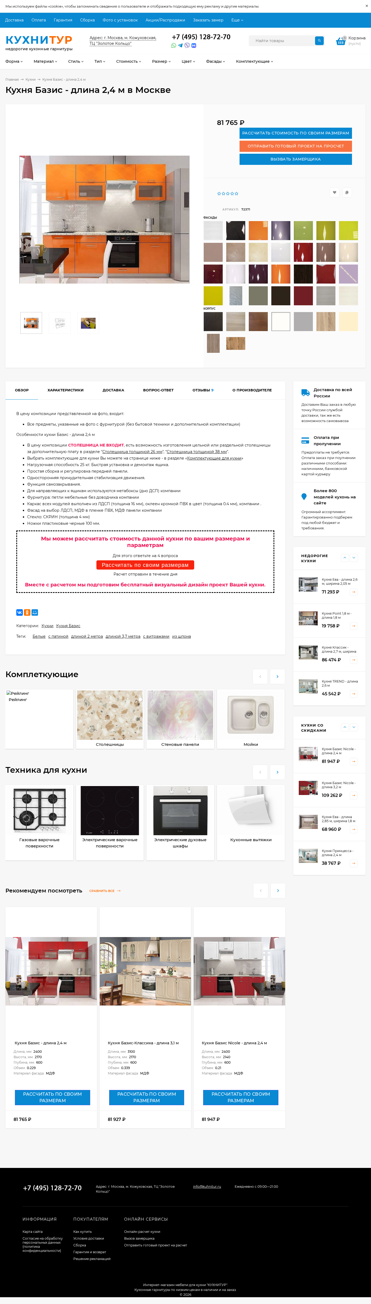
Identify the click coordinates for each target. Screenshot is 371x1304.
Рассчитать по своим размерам (145, 565)
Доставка (14, 20)
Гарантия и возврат (89, 1252)
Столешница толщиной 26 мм (132, 451)
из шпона (181, 636)
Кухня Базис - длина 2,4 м (40, 1043)
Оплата (39, 20)
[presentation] (260, 676)
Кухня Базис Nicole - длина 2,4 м (234, 1043)
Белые (39, 636)
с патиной (58, 636)
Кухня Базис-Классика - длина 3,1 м (143, 1043)
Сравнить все (102, 891)
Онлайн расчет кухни (142, 1232)
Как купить (82, 1232)
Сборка (87, 20)
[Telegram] (180, 46)
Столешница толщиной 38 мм (197, 451)
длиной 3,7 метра (123, 636)
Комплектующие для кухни (214, 458)
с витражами (156, 636)
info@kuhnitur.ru (207, 1186)
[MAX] (194, 46)
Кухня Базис (68, 625)
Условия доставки (88, 1238)
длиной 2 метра (87, 636)
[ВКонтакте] (19, 612)
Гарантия (63, 20)
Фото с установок (120, 20)
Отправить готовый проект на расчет (155, 1245)
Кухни (31, 79)
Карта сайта (33, 1232)
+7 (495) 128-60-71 (201, 37)
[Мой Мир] (35, 612)
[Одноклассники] (27, 612)
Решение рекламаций (92, 1259)
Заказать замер (208, 20)
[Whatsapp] (173, 46)
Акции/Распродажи (165, 20)
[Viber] (186, 46)
